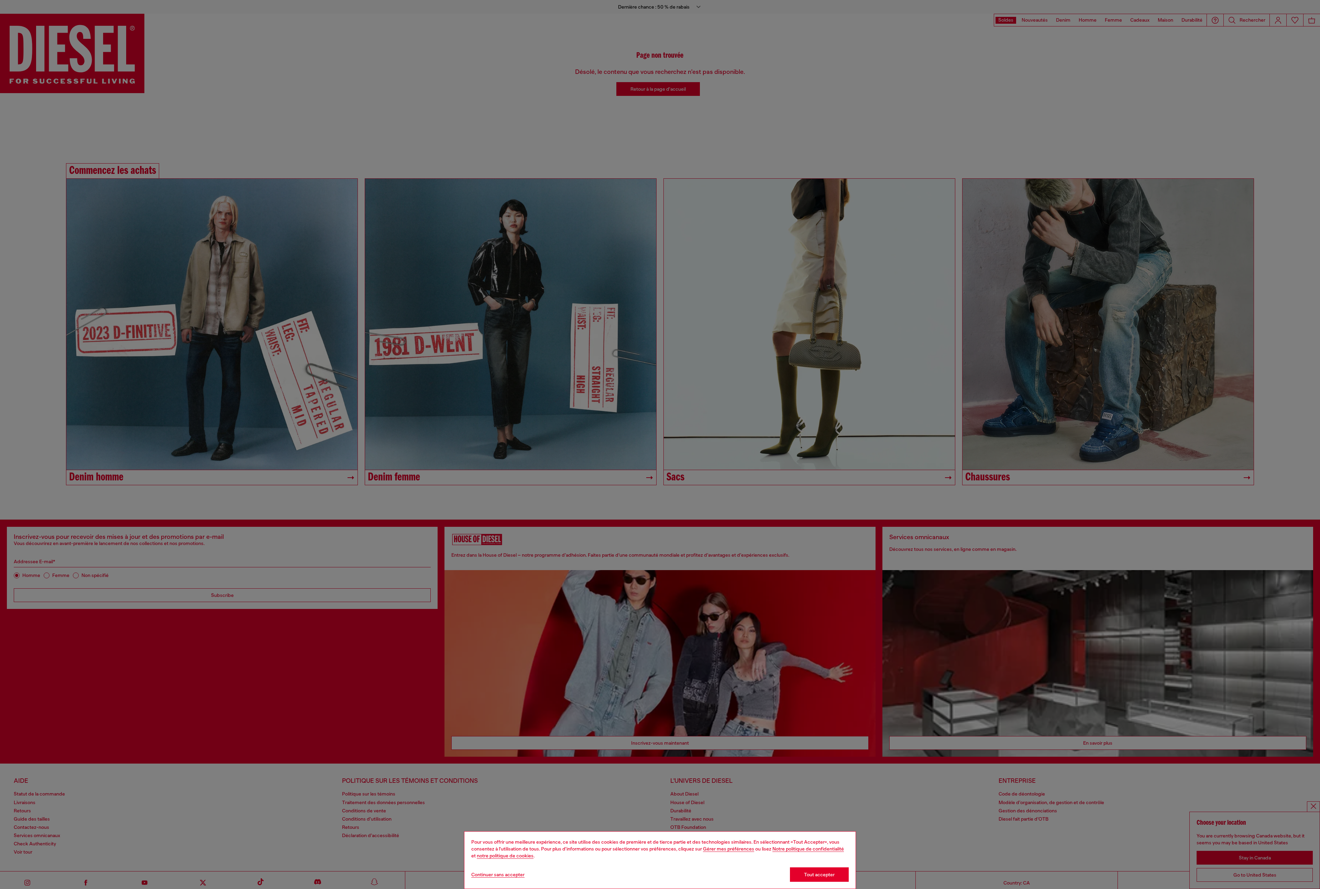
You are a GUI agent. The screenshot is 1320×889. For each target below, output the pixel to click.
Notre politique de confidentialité (808, 849)
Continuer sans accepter (498, 874)
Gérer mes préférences (728, 849)
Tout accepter (819, 874)
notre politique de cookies (505, 855)
